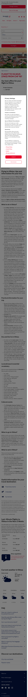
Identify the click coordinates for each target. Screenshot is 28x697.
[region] (13, 131)
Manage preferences (10, 153)
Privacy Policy (9, 147)
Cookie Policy (9, 149)
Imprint (7, 151)
